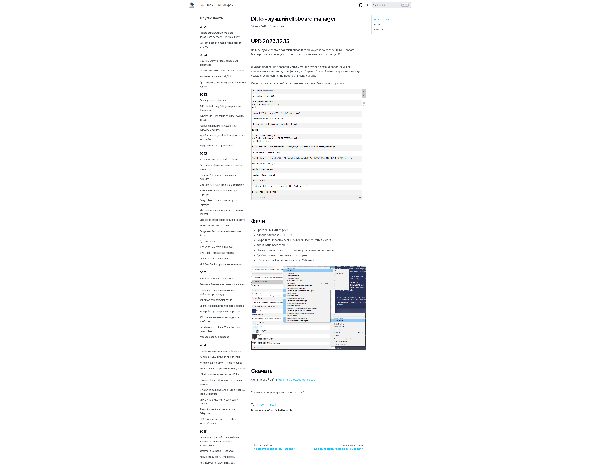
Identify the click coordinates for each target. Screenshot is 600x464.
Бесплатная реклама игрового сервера (222, 305)
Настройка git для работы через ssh (220, 311)
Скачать (378, 29)
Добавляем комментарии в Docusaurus (222, 184)
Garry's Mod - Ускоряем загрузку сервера (218, 202)
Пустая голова (208, 241)
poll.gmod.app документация (216, 300)
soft (263, 404)
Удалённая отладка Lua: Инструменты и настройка (222, 137)
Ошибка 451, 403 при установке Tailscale (222, 70)
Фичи (377, 24)
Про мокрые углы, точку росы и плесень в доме (223, 84)
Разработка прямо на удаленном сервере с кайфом (218, 127)
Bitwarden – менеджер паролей (217, 252)
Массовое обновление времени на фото (222, 219)
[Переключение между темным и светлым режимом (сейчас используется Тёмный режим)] (367, 5)
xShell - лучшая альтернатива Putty (219, 374)
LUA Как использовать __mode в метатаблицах (218, 421)
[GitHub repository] (361, 5)
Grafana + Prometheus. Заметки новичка (222, 284)
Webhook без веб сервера (214, 336)
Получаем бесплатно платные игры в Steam (221, 233)
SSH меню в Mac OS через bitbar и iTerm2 (219, 401)
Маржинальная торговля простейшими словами (221, 212)
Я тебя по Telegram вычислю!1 (216, 247)
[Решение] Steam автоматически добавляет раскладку (218, 292)
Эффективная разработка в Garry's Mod (222, 368)
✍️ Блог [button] (205, 5)
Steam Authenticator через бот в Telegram (217, 411)
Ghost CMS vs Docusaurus (214, 258)
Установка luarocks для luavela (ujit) (219, 159)
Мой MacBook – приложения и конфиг (221, 264)
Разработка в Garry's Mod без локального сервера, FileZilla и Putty (220, 34)
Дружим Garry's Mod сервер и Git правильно (219, 62)
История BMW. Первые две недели (220, 356)
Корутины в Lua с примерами (216, 145)
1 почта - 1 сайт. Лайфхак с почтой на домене (221, 382)
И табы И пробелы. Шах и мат (216, 278)
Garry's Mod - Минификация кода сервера (218, 192)
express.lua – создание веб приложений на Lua (222, 117)
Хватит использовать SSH (214, 225)
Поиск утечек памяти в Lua (215, 100)
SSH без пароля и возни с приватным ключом (220, 44)
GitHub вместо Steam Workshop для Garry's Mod (220, 329)
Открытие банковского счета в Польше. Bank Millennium (222, 391)
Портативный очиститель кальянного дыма (221, 167)
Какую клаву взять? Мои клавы (217, 456)
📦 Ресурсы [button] (225, 5)
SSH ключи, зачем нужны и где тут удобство (219, 319)
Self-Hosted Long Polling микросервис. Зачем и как (221, 108)
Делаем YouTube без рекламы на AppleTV (218, 177)
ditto (271, 404)
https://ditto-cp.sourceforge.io (296, 379)
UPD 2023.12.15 (381, 19)
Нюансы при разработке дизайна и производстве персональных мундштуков (219, 441)
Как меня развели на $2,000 (215, 76)
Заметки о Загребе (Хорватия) (217, 450)
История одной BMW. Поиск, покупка (221, 362)
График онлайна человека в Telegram (220, 351)
